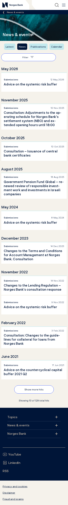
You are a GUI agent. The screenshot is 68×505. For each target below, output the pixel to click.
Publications (38, 47)
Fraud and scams (13, 499)
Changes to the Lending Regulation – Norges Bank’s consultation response (33, 287)
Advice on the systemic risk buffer (30, 84)
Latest (10, 47)
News (22, 47)
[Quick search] (56, 5)
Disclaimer (9, 493)
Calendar (56, 47)
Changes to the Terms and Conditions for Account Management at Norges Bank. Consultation (33, 255)
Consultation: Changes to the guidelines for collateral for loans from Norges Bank (32, 339)
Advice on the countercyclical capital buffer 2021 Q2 (33, 372)
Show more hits (34, 389)
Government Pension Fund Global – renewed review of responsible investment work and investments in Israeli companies (34, 188)
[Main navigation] (63, 5)
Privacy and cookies (15, 486)
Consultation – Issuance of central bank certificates (31, 153)
